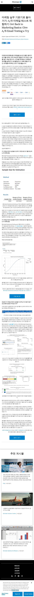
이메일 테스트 (8, 430)
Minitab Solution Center (9, 513)
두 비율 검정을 (18, 226)
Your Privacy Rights (5, 594)
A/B (3, 430)
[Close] (31, 582)
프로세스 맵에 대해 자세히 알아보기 (22, 107)
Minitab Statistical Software (12, 39)
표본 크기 (25, 156)
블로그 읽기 (17, 114)
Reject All (17, 594)
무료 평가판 (17, 296)
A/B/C (16, 430)
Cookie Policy (15, 590)
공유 (5, 43)
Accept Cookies (28, 594)
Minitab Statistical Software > (17, 290)
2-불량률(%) (11, 324)
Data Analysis (24, 39)
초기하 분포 (19, 212)
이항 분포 (10, 212)
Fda (4, 483)
